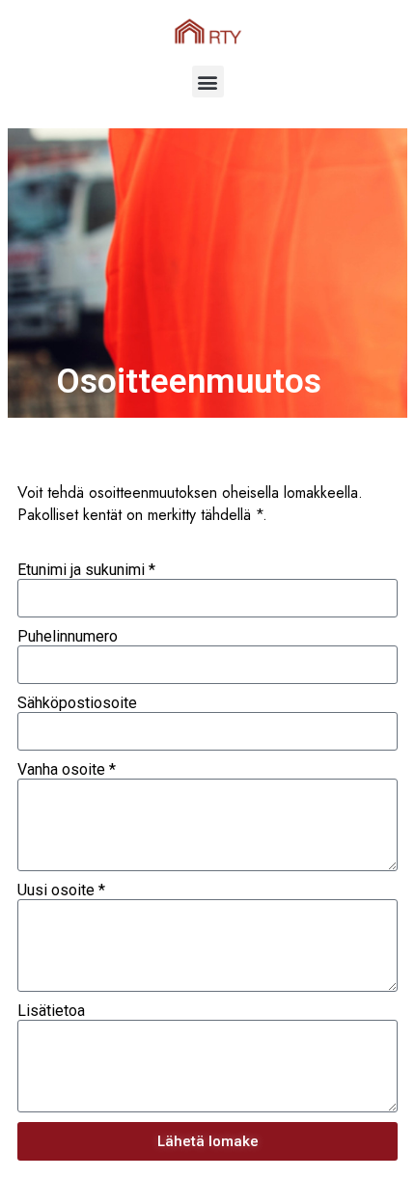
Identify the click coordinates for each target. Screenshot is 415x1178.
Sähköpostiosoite (77, 703)
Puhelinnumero (67, 636)
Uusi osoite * (61, 890)
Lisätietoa (51, 1010)
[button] (208, 81)
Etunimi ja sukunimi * (86, 570)
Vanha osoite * (66, 769)
